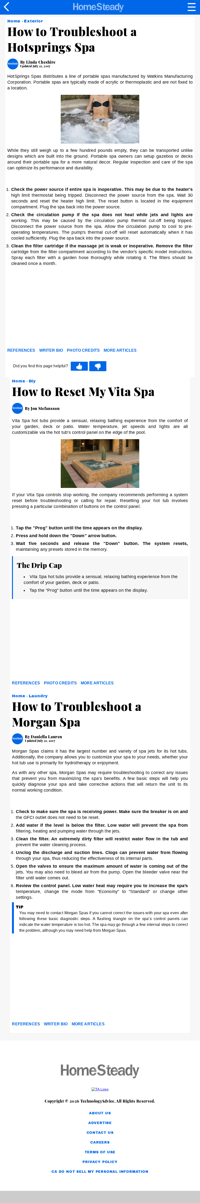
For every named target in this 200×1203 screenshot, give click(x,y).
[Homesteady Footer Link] (100, 1071)
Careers (100, 1142)
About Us (100, 1113)
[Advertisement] (51, 308)
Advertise (100, 1123)
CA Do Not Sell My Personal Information (99, 1172)
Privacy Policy (99, 1162)
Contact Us (100, 1133)
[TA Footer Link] (100, 1089)
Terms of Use (100, 1152)
